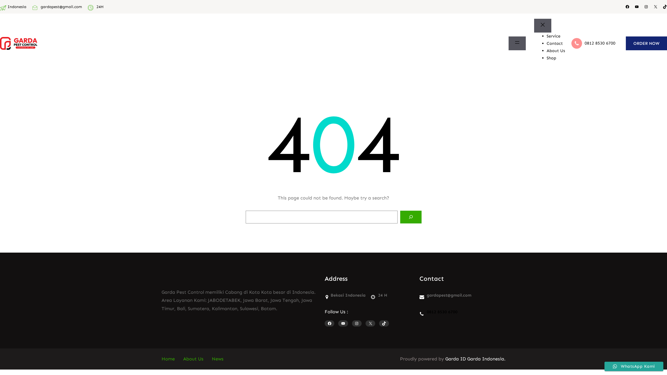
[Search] (411, 217)
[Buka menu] (517, 43)
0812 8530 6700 (600, 43)
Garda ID (455, 359)
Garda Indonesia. (486, 359)
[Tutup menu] (542, 26)
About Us (193, 359)
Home (168, 359)
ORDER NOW (646, 43)
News (218, 359)
